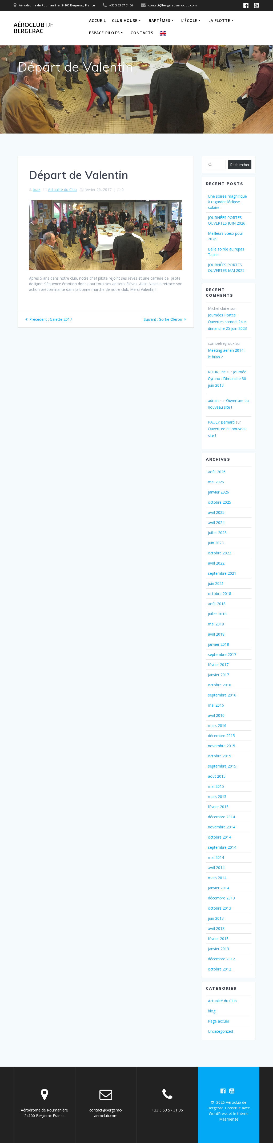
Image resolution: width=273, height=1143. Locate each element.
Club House (125, 20)
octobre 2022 (219, 552)
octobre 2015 (219, 755)
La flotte (219, 20)
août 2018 (217, 603)
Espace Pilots (104, 32)
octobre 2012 (219, 969)
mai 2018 (216, 624)
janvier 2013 (218, 948)
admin (213, 400)
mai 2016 (216, 705)
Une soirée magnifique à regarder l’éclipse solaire (227, 202)
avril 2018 (216, 634)
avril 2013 (216, 928)
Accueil (97, 20)
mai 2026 (216, 481)
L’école (189, 20)
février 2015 (218, 806)
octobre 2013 (219, 908)
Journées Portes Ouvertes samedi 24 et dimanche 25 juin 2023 (227, 321)
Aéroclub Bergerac (33, 28)
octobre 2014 (219, 837)
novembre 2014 (221, 826)
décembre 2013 (221, 898)
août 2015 (217, 776)
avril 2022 (216, 563)
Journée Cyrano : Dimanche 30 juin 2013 (227, 378)
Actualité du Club (62, 189)
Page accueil (219, 1021)
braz (36, 189)
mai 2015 (216, 786)
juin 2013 (216, 918)
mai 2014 (216, 857)
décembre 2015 (221, 735)
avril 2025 (216, 512)
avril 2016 (216, 715)
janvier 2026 (218, 492)
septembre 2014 (222, 847)
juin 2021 (216, 583)
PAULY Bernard (221, 422)
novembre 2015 (221, 745)
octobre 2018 (219, 593)
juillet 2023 (217, 532)
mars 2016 (217, 725)
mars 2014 (217, 877)
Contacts (142, 32)
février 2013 (218, 938)
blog (211, 1010)
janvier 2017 (218, 674)
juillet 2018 (217, 613)
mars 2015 (217, 796)
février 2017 (218, 664)
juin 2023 (216, 542)
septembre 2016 (222, 695)
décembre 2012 (221, 958)
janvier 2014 (218, 887)
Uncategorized (220, 1031)
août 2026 (217, 471)
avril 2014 (216, 867)
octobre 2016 (219, 684)
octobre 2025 (219, 502)
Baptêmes (159, 20)
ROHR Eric (217, 371)
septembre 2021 (222, 573)
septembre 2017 (222, 654)
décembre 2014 (221, 816)
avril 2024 (216, 522)
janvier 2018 (218, 644)
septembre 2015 (222, 766)
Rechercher (240, 164)
